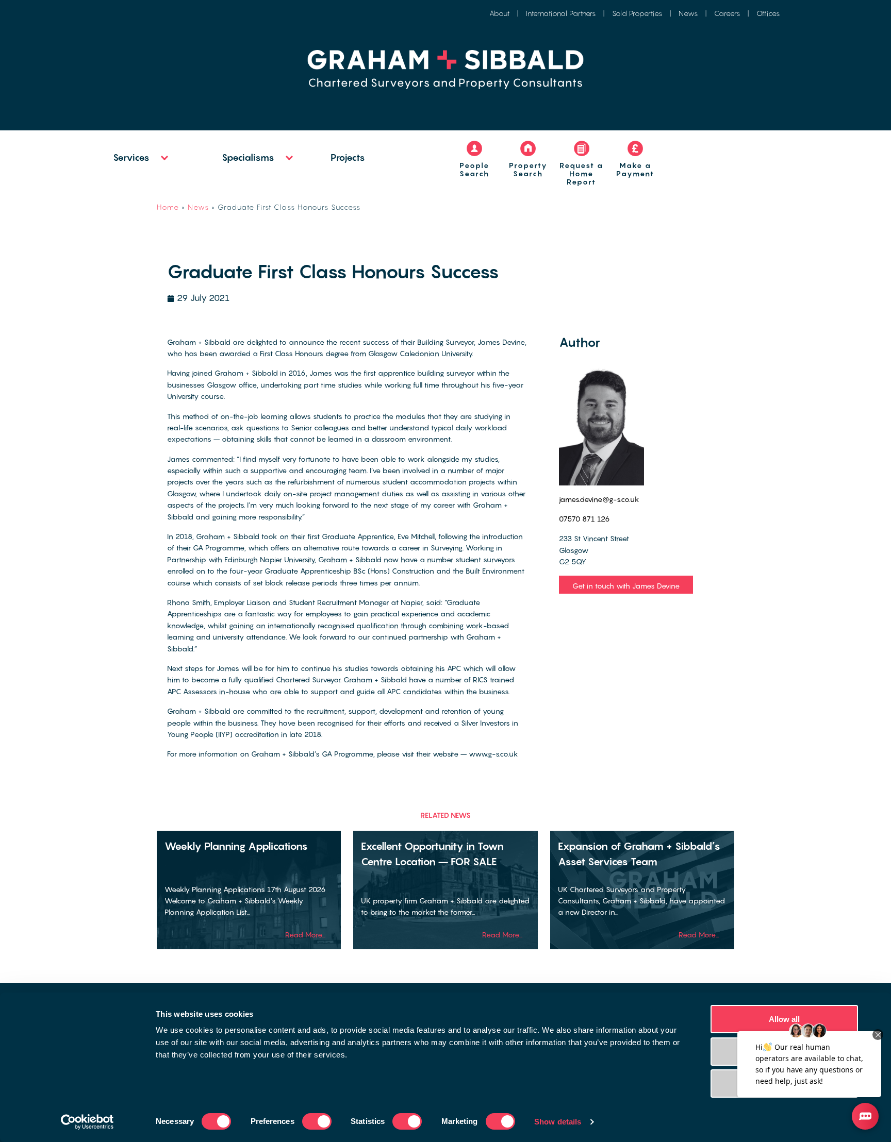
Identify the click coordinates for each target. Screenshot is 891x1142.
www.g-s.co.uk (493, 753)
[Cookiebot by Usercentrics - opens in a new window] (87, 1122)
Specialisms (248, 157)
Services (131, 157)
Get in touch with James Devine (626, 585)
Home (168, 207)
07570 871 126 (584, 518)
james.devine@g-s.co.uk (599, 499)
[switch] (317, 1121)
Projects (348, 157)
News (688, 13)
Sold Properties (637, 13)
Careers (727, 13)
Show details (557, 1121)
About (499, 13)
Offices (768, 13)
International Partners (561, 13)
